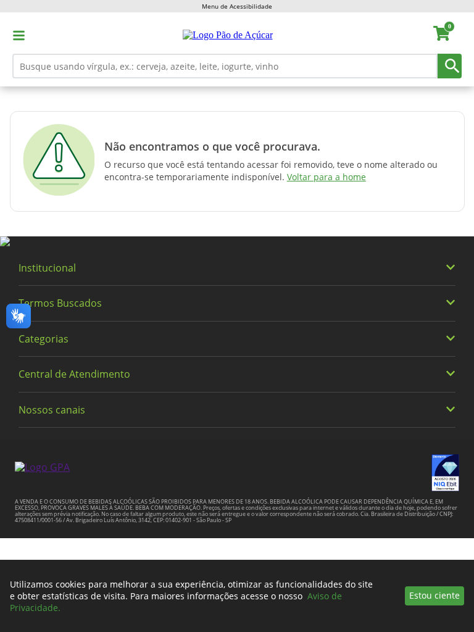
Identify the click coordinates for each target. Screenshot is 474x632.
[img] (237, 241)
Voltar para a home (326, 177)
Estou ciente (434, 595)
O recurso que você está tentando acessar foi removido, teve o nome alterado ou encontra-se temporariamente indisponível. (271, 171)
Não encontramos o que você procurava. (212, 146)
